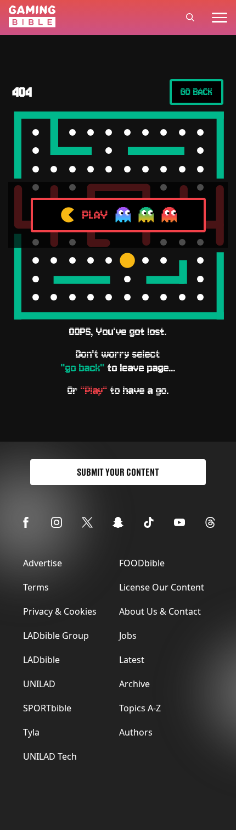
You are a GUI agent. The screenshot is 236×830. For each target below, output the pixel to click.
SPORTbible (47, 708)
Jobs (128, 636)
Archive (134, 684)
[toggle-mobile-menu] (219, 17)
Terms (36, 587)
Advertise (42, 563)
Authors (136, 732)
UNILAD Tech (50, 756)
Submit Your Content (118, 472)
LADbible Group (56, 636)
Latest (131, 660)
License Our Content (161, 587)
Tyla (31, 732)
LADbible (41, 660)
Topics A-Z (140, 708)
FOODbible (142, 563)
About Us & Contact (160, 611)
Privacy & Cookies (60, 611)
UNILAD (39, 684)
